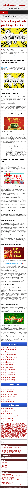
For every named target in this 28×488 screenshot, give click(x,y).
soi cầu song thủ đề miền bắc (7, 361)
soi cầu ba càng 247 (21, 433)
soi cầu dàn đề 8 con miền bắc (8, 379)
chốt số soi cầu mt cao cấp (7, 478)
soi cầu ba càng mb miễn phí (15, 434)
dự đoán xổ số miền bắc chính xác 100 (10, 479)
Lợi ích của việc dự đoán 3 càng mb (10, 432)
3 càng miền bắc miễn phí (17, 424)
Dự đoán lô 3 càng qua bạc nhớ (16, 429)
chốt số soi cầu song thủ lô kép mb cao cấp (11, 451)
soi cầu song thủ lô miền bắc (7, 352)
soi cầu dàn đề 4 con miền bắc (8, 376)
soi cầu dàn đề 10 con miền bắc (8, 380)
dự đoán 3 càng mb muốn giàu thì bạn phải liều (14, 23)
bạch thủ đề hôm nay (6, 474)
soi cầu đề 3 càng (10, 436)
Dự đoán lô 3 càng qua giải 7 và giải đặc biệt (14, 430)
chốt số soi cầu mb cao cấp (8, 477)
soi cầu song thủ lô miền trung (8, 421)
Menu (4, 12)
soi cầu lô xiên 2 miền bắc (7, 364)
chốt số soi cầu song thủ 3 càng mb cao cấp (11, 450)
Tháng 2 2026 (4, 467)
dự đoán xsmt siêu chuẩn (7, 482)
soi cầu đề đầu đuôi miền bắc (7, 362)
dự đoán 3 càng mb (21, 426)
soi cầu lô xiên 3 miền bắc (7, 366)
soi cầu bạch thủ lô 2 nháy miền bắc (9, 357)
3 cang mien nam (9, 425)
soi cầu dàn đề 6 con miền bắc (8, 377)
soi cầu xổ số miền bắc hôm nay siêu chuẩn (15, 423)
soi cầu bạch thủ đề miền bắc (7, 359)
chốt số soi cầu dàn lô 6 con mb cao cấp (11, 449)
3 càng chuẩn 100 (7, 424)
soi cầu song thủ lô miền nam (8, 401)
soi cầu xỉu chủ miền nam (7, 388)
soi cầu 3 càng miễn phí (11, 433)
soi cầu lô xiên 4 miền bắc (7, 367)
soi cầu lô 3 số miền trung (7, 420)
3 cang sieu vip (17, 425)
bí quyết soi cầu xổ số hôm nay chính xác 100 (12, 475)
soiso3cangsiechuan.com (14, 5)
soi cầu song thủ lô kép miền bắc (8, 356)
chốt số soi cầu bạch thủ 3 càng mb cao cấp (11, 447)
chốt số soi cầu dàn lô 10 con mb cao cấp (11, 452)
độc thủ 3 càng (18, 430)
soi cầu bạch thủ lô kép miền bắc (8, 354)
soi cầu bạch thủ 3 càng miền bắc (8, 347)
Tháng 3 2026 (4, 466)
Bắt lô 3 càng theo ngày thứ (11, 426)
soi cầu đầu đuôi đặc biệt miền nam (9, 394)
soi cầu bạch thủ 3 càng (16, 435)
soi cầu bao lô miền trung (7, 418)
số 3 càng (20, 432)
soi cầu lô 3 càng (18, 436)
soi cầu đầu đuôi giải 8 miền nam (8, 396)
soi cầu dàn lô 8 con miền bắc (8, 372)
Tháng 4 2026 (4, 465)
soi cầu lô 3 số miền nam (6, 399)
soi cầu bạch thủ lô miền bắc (7, 351)
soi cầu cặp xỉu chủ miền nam (8, 389)
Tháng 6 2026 (4, 462)
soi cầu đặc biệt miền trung (7, 411)
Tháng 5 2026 (4, 464)
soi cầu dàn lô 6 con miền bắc (8, 370)
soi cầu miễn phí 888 (6, 483)
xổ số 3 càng (18, 437)
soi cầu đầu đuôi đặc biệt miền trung (9, 415)
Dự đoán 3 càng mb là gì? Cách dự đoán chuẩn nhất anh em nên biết (14, 427)
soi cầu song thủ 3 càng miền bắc (8, 349)
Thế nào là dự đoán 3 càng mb (9, 437)
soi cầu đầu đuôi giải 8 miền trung (9, 416)
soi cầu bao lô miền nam (6, 398)
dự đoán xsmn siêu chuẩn (7, 481)
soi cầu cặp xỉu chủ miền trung (8, 410)
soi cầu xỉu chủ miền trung (7, 408)
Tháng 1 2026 (4, 469)
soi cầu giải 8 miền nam (6, 393)
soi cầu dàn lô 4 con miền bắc (8, 369)
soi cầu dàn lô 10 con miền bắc (8, 374)
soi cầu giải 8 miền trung (6, 413)
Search (16, 442)
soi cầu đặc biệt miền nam (7, 391)
